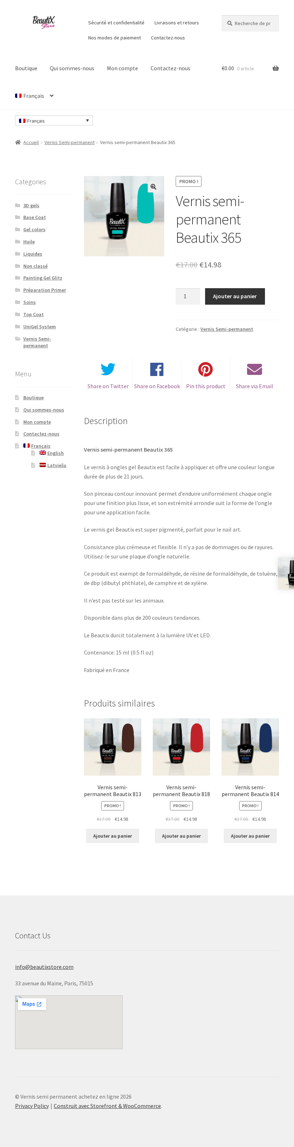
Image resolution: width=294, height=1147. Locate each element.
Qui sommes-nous (72, 68)
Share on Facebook (157, 386)
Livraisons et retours (177, 22)
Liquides (32, 254)
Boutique (26, 68)
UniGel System (39, 326)
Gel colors (34, 229)
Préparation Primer (44, 290)
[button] (153, 186)
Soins (29, 302)
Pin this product (206, 386)
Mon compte (122, 68)
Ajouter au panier (235, 296)
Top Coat (33, 314)
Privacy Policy (32, 1105)
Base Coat (34, 217)
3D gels (31, 205)
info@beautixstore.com (44, 966)
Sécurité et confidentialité (116, 22)
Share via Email (254, 386)
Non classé (35, 266)
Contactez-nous (168, 37)
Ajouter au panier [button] (112, 836)
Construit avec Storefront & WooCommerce (107, 1105)
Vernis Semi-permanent (69, 142)
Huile (29, 241)
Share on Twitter (108, 386)
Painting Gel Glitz (42, 278)
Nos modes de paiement (114, 37)
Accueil (31, 142)
